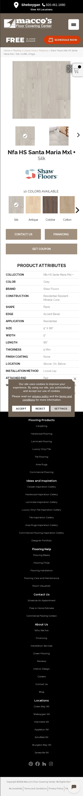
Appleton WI (42, 729)
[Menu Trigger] (73, 24)
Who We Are (41, 630)
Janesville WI (42, 752)
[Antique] (33, 204)
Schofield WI (41, 737)
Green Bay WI (41, 706)
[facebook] (37, 764)
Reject (40, 408)
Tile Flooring (41, 456)
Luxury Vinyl (30, 50)
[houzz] (44, 764)
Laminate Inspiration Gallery (42, 502)
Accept (21, 408)
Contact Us (23, 234)
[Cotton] (67, 204)
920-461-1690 (55, 5)
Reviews (41, 661)
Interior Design (41, 668)
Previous (6, 134)
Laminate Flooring (41, 441)
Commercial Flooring (41, 472)
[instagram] (51, 764)
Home (7, 50)
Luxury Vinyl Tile (41, 449)
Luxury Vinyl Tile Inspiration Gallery (41, 509)
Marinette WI (41, 721)
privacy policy (40, 396)
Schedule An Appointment (41, 600)
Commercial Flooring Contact (42, 615)
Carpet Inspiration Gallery (41, 486)
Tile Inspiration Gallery (41, 517)
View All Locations (41, 9)
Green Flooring (41, 653)
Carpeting (41, 426)
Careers (41, 676)
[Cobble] (50, 204)
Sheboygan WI (41, 714)
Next (77, 134)
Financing (61, 234)
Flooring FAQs (42, 562)
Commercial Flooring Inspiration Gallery (41, 532)
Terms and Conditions (35, 788)
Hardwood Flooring (41, 433)
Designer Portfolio (41, 540)
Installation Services (41, 645)
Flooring (17, 50)
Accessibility (15, 788)
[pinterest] (31, 764)
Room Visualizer (41, 585)
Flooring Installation (41, 570)
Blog (41, 691)
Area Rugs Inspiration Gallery (41, 525)
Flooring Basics (41, 555)
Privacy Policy (56, 788)
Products (43, 50)
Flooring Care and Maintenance (41, 578)
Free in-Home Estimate (41, 608)
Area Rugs (41, 464)
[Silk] (16, 204)
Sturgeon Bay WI (41, 744)
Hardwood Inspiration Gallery (41, 494)
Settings (60, 408)
